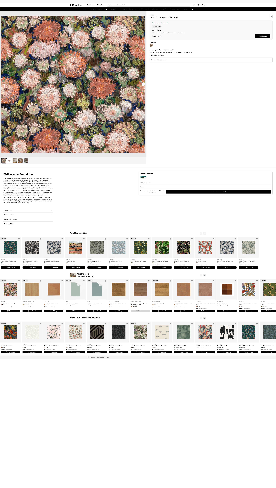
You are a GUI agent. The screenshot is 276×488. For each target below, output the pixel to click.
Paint (84, 9)
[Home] (76, 5)
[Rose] (151, 45)
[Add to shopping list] (19, 239)
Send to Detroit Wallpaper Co (218, 191)
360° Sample (158, 26)
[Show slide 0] (4, 247)
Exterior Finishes (164, 9)
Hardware (144, 9)
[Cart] (198, 5)
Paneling (173, 9)
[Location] (194, 5)
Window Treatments (182, 9)
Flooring (131, 9)
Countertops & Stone (96, 9)
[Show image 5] (26, 160)
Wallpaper (107, 9)
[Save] (271, 16)
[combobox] (148, 5)
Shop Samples (90, 5)
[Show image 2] (9, 160)
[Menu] (203, 5)
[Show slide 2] (17, 247)
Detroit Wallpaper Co (159, 17)
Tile (88, 9)
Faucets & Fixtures (153, 9)
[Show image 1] (4, 160)
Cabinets (137, 9)
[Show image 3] (15, 160)
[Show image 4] (20, 160)
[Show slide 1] (10, 247)
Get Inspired (100, 5)
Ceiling (191, 9)
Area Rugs (124, 9)
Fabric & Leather (115, 9)
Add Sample (263, 36)
